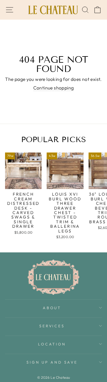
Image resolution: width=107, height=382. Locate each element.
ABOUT (52, 307)
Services (51, 325)
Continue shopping (53, 88)
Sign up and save (51, 362)
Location (52, 344)
